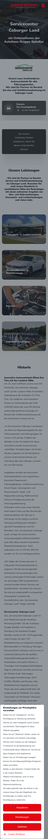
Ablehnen (22, 826)
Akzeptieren (22, 807)
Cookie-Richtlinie (16, 834)
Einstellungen (22, 817)
